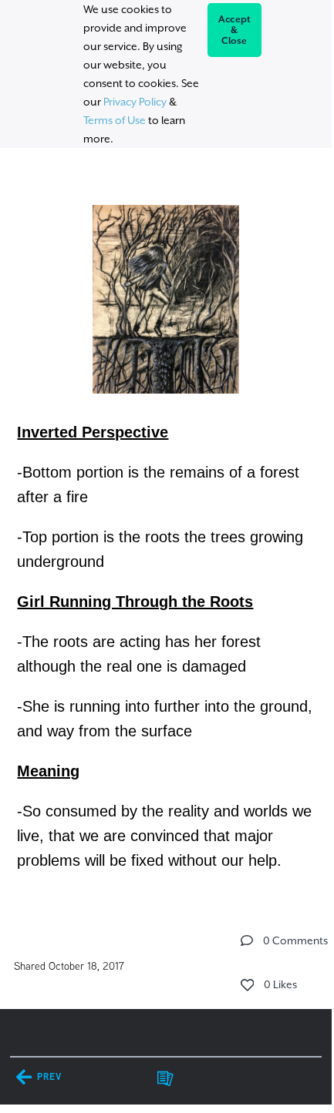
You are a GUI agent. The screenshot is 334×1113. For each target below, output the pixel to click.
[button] (247, 940)
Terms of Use (114, 120)
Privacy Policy (135, 102)
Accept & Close (234, 30)
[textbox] (166, 529)
